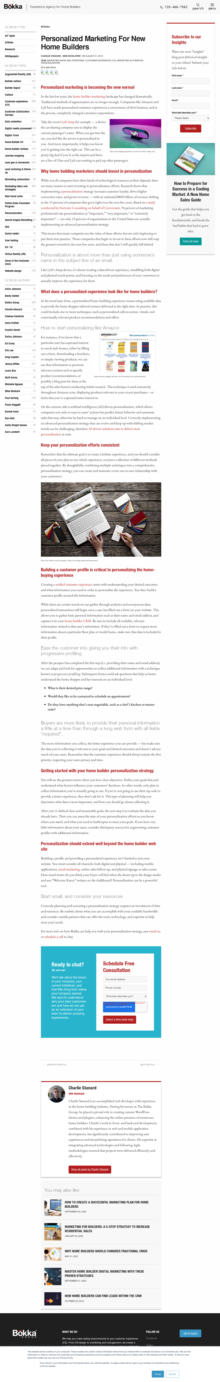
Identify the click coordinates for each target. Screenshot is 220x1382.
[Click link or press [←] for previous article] (50, 1057)
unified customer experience (74, 584)
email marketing (69, 869)
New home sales (14, 196)
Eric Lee (9, 350)
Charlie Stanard (13, 309)
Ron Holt (9, 418)
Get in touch (190, 1333)
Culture (9, 94)
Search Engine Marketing (18, 220)
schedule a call (54, 936)
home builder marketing (89, 96)
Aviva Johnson (13, 289)
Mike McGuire (12, 391)
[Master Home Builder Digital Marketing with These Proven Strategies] (52, 1284)
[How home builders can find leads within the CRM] (52, 1304)
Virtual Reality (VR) (15, 254)
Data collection (13, 121)
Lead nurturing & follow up (18, 171)
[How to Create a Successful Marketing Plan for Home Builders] (52, 1215)
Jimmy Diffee (12, 364)
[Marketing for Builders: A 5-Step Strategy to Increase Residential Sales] (52, 1239)
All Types (10, 35)
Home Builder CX (14, 142)
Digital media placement (18, 128)
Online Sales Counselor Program (17, 205)
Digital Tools (12, 135)
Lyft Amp (68, 122)
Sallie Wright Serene (16, 425)
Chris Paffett (12, 323)
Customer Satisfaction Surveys (17, 113)
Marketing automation (17, 179)
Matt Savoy (11, 377)
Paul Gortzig (11, 398)
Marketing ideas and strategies (16, 188)
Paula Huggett (12, 404)
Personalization (13, 213)
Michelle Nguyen (14, 384)
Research (10, 49)
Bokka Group (12, 302)
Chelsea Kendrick (14, 316)
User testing (11, 240)
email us (154, 931)
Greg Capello (12, 357)
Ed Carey (10, 343)
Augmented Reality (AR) (18, 74)
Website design (13, 271)
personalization (73, 191)
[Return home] (13, 7)
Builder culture (13, 81)
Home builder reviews (16, 149)
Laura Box (10, 370)
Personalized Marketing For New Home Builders (93, 42)
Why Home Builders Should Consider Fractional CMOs (106, 1251)
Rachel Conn (12, 411)
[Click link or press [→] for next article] (110, 1057)
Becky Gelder (12, 295)
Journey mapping (14, 155)
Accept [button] (158, 1374)
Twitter (149, 1345)
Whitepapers (12, 56)
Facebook (151, 1338)
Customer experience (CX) (16, 103)
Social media (12, 233)
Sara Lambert (12, 432)
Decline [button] (172, 1374)
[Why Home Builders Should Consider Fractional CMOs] (52, 1259)
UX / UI (9, 247)
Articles (9, 42)
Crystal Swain (12, 330)
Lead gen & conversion (17, 162)
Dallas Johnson (13, 336)
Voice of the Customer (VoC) (17, 262)
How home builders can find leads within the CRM (103, 1296)
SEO (7, 227)
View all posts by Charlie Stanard (89, 1169)
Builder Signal (12, 88)
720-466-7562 (175, 7)
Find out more (191, 241)
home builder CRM (78, 621)
